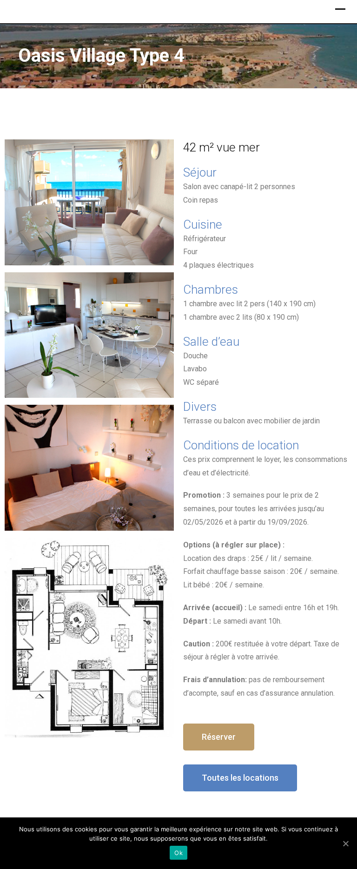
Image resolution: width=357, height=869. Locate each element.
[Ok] (345, 843)
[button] (218, 737)
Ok (178, 852)
